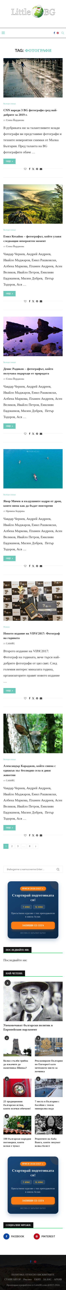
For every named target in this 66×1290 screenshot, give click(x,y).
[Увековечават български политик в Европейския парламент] (33, 1001)
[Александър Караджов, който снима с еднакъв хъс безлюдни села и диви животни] (33, 733)
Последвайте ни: (15, 960)
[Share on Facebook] (29, 169)
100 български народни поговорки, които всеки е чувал (17, 1142)
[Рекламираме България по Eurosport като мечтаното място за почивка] (49, 1047)
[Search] (62, 33)
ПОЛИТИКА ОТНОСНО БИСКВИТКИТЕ (33, 1274)
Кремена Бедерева (15, 511)
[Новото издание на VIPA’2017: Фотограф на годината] (33, 601)
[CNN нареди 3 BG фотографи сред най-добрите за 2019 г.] (33, 77)
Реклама (27, 1279)
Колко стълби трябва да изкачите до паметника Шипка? (15, 1064)
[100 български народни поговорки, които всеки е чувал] (17, 1125)
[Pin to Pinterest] (37, 169)
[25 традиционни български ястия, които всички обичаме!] (17, 1088)
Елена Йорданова (15, 120)
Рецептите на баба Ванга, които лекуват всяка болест (47, 1142)
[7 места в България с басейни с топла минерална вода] (49, 1088)
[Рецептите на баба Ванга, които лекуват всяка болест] (49, 1125)
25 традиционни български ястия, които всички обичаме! (17, 1105)
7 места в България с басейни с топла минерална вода (47, 1105)
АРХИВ (58, 1279)
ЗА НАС (47, 1279)
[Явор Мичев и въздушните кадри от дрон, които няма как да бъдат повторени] (33, 468)
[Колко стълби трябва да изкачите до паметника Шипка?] (17, 1047)
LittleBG (10, 643)
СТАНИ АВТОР (12, 1279)
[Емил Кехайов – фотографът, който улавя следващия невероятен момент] (33, 204)
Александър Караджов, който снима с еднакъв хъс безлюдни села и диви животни (29, 770)
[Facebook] (54, 33)
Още (8, 161)
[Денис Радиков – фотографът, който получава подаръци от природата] (33, 336)
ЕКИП (37, 1279)
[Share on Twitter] (33, 168)
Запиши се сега (33, 925)
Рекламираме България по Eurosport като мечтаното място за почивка (49, 1066)
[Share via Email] (41, 169)
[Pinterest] (58, 33)
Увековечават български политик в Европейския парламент (28, 1027)
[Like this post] (25, 169)
